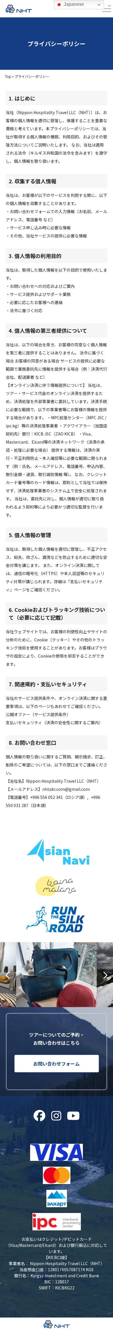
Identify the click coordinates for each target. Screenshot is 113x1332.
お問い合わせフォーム (56, 1063)
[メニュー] (106, 9)
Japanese (73, 4)
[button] (8, 975)
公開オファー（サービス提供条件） (38, 714)
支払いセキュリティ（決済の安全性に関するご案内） (54, 722)
